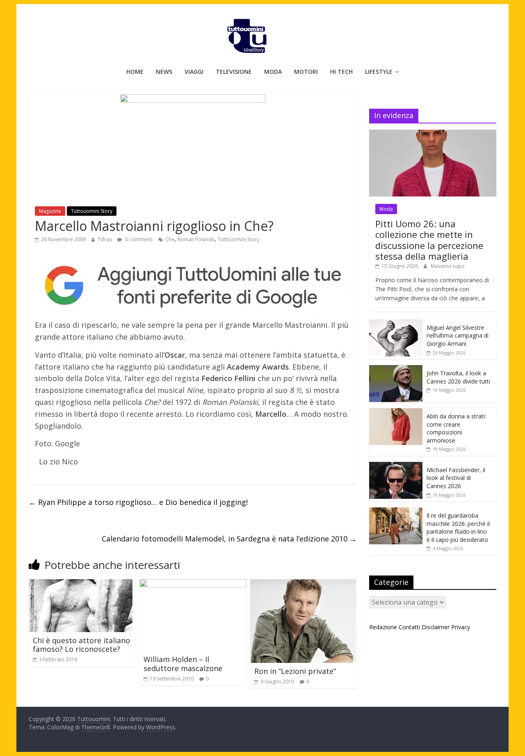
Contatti (409, 627)
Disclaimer (436, 627)
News (164, 71)
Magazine (50, 211)
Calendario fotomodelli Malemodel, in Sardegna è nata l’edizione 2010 (229, 539)
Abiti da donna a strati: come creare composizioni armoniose (456, 428)
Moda (273, 71)
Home (135, 71)
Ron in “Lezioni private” (295, 671)
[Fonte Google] (193, 286)
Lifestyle (379, 71)
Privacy (460, 627)
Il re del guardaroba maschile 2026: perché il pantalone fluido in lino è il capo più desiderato (458, 528)
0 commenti (138, 239)
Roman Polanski (196, 239)
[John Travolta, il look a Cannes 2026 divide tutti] (395, 369)
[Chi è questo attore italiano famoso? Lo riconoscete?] (82, 584)
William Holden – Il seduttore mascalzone (183, 663)
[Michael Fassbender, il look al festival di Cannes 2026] (395, 466)
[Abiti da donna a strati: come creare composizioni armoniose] (395, 412)
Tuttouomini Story (91, 211)
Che (169, 239)
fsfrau (105, 239)
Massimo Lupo (448, 266)
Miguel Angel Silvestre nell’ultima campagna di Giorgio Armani (457, 335)
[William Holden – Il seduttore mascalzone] (192, 584)
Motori (306, 71)
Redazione (383, 627)
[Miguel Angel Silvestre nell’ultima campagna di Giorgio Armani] (395, 324)
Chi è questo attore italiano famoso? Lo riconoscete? (81, 644)
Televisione (234, 71)
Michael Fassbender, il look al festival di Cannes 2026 (456, 478)
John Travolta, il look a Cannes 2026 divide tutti (458, 377)
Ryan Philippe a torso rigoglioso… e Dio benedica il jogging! (138, 502)
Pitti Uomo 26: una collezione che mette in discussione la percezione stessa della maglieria (429, 239)
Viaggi (194, 71)
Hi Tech (341, 71)
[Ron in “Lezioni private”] (303, 584)
